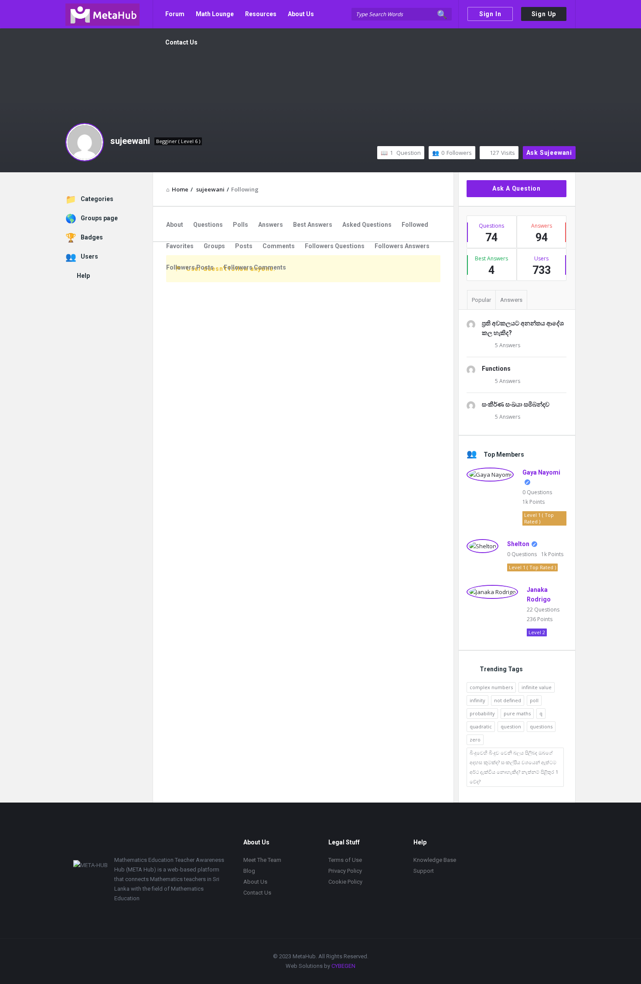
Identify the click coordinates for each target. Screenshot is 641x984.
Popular (481, 300)
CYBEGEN (343, 966)
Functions (496, 368)
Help (83, 275)
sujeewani (130, 141)
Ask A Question (516, 188)
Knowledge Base (434, 860)
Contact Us (181, 42)
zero (475, 739)
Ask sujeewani (549, 152)
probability (482, 713)
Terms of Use (345, 860)
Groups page (99, 218)
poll (534, 700)
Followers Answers (402, 246)
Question (405, 153)
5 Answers (507, 345)
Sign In (490, 13)
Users (89, 256)
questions (541, 726)
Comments (279, 246)
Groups (214, 246)
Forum (174, 13)
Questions (208, 224)
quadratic (481, 726)
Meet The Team (262, 860)
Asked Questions (367, 224)
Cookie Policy (345, 881)
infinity (477, 700)
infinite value (537, 687)
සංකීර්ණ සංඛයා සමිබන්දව (515, 404)
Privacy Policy (345, 871)
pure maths (517, 713)
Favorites (180, 246)
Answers (270, 224)
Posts (243, 246)
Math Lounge (215, 13)
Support (423, 871)
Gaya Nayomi (541, 472)
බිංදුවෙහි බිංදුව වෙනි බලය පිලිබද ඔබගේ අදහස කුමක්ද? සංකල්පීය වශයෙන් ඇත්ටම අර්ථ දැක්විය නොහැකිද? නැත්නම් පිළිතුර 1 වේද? (514, 767)
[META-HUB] (109, 14)
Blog (249, 871)
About (174, 224)
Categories (97, 198)
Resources (260, 13)
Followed (415, 224)
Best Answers (312, 224)
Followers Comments (255, 267)
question (511, 726)
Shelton (518, 543)
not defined (507, 700)
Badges (92, 237)
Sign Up (544, 13)
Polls (240, 224)
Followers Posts (190, 267)
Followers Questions (335, 246)
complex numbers (491, 687)
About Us (301, 13)
